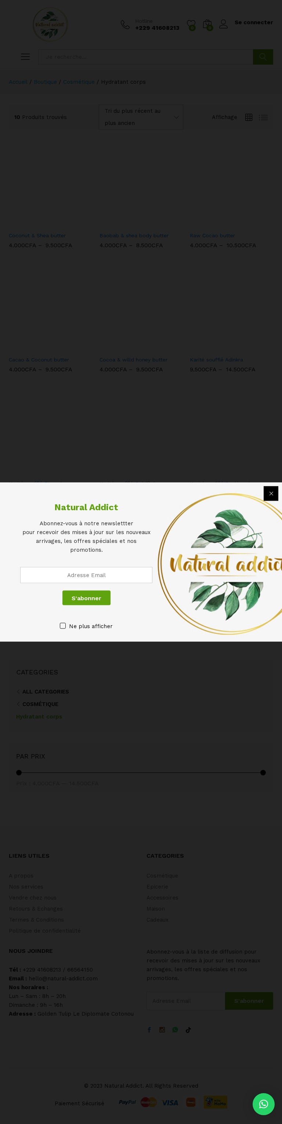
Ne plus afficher (91, 626)
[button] (264, 1104)
